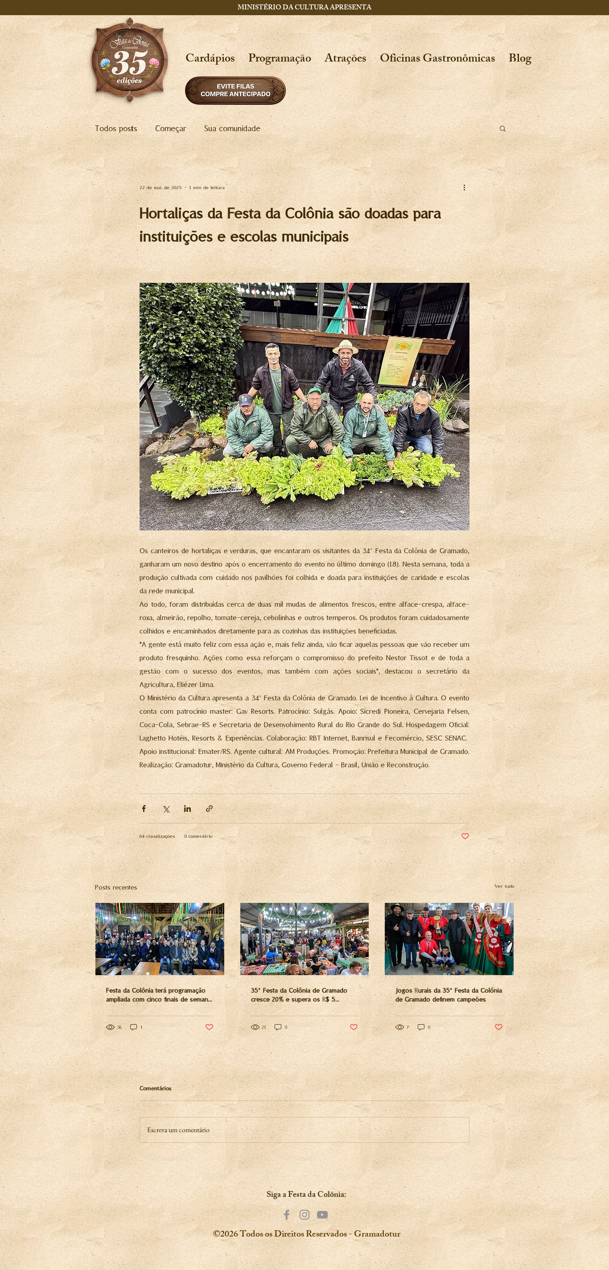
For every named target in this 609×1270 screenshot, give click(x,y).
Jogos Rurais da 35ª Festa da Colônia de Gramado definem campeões (448, 994)
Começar (170, 128)
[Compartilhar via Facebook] (144, 808)
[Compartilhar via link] (209, 808)
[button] (345, 60)
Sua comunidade (232, 128)
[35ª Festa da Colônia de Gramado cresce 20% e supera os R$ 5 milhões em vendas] (304, 939)
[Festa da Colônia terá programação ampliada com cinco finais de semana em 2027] (159, 939)
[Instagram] (304, 1214)
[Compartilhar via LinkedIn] (187, 808)
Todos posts (116, 128)
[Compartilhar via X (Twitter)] (165, 808)
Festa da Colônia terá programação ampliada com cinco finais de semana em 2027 (158, 995)
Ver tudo (504, 886)
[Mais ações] (464, 187)
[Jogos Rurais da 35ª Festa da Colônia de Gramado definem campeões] (449, 939)
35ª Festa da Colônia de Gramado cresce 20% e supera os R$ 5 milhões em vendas (299, 995)
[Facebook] (286, 1214)
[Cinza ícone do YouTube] (322, 1214)
